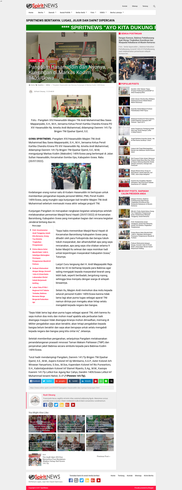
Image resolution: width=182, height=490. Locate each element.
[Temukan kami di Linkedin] (61, 404)
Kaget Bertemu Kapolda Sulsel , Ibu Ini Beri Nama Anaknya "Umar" (143, 139)
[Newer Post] (32, 455)
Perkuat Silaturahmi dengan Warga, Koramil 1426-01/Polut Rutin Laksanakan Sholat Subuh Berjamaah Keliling (142, 245)
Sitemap (135, 6)
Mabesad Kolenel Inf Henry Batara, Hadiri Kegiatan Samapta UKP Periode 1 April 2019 (143, 120)
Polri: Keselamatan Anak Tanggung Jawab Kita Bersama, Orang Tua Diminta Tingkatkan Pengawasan (142, 224)
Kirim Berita (148, 476)
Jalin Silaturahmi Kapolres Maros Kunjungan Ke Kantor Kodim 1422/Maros (70, 447)
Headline (33, 60)
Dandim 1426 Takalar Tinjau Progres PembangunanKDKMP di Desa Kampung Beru (142, 90)
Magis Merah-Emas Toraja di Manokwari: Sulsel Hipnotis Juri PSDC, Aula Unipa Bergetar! (141, 172)
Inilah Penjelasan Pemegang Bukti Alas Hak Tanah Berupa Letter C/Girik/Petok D (142, 130)
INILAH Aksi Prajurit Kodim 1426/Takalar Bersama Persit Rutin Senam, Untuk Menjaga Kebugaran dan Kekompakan (70, 427)
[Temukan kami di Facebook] (45, 404)
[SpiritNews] (45, 6)
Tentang (145, 6)
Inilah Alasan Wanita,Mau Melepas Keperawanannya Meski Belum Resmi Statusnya (143, 100)
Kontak (124, 6)
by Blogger (149, 488)
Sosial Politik (65, 13)
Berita (40, 13)
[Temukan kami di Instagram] (50, 404)
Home (31, 13)
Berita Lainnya (116, 13)
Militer (41, 60)
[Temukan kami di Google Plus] (67, 404)
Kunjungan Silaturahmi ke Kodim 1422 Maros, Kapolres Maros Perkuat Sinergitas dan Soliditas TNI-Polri (99, 446)
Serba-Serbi (80, 13)
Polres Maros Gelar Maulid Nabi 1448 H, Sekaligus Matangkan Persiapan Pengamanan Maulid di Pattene (142, 235)
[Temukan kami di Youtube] (73, 405)
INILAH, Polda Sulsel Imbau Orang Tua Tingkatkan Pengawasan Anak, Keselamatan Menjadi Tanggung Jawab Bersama (142, 213)
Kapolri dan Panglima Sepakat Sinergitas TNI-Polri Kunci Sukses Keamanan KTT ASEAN (142, 182)
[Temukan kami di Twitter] (56, 404)
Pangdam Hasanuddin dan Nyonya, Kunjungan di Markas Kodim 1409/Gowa (67, 72)
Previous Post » (103, 456)
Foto (92, 13)
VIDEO (102, 13)
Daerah (51, 13)
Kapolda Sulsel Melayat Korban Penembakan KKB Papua (141, 109)
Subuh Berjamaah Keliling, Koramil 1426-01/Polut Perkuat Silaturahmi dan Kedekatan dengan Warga (42, 446)
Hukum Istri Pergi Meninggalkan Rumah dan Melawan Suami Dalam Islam (143, 150)
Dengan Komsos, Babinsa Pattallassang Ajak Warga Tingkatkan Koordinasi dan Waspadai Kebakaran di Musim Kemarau (137, 40)
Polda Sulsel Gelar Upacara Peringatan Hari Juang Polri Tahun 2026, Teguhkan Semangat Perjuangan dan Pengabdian (98, 426)
